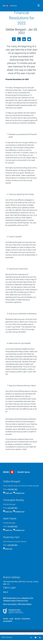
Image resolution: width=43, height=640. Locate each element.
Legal (11, 618)
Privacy (5, 618)
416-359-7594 (12, 545)
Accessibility (7, 621)
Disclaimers (26, 618)
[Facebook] (13, 39)
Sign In (5, 592)
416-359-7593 (12, 526)
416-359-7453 (12, 508)
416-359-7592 (12, 489)
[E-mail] (29, 39)
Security (17, 618)
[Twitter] (19, 39)
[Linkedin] (24, 39)
